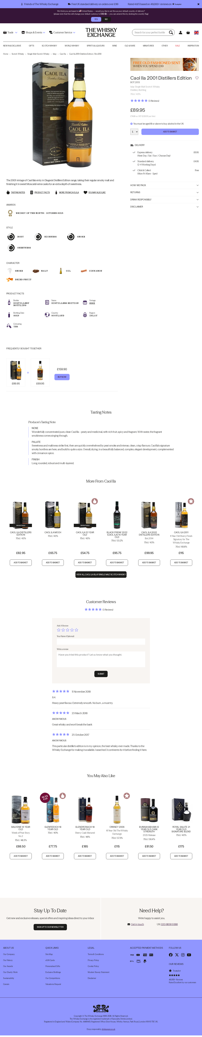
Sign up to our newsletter (50, 927)
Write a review (62, 649)
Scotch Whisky (49, 46)
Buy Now (62, 377)
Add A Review (62, 626)
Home (5, 54)
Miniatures (148, 46)
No (106, 19)
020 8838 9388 (169, 924)
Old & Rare (130, 46)
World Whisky (72, 46)
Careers (6, 984)
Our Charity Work (10, 972)
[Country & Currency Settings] (196, 32)
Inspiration (193, 46)
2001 (92, 303)
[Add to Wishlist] (197, 78)
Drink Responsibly (141, 199)
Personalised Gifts (52, 966)
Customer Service (62, 32)
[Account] (180, 32)
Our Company (9, 954)
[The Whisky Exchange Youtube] (189, 955)
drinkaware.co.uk (108, 1029)
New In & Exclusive (12, 46)
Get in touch (137, 924)
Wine (114, 46)
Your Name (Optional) (65, 636)
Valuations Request (53, 984)
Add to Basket (170, 132)
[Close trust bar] (198, 4)
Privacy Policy (93, 960)
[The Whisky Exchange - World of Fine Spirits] (101, 32)
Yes (96, 19)
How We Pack (138, 185)
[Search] (171, 32)
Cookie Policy (93, 966)
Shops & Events (34, 32)
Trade (10, 32)
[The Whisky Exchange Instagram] (182, 955)
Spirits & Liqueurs (95, 46)
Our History (8, 960)
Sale (177, 46)
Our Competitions (52, 978)
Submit (101, 674)
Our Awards (8, 966)
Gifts (31, 46)
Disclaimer (136, 206)
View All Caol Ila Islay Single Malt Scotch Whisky (101, 574)
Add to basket (21, 562)
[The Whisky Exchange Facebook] (171, 955)
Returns (135, 192)
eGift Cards (50, 960)
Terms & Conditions (96, 954)
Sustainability (8, 978)
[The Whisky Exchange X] (177, 955)
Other (165, 46)
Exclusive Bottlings (53, 972)
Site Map (49, 954)
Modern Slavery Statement (98, 972)
